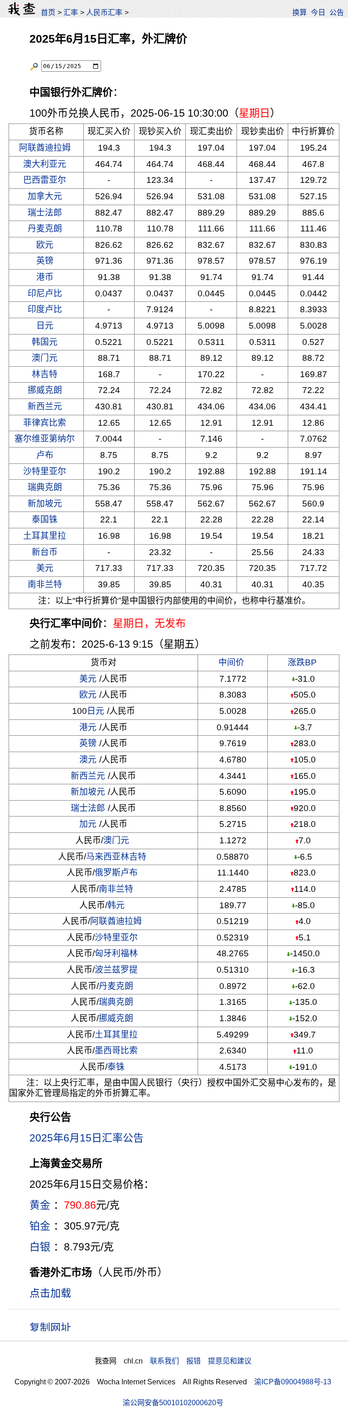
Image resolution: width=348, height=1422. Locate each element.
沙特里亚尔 (44, 471)
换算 (299, 12)
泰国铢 (45, 519)
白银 (39, 1247)
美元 (44, 568)
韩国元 (45, 342)
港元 (88, 727)
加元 (88, 824)
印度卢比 (45, 309)
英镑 (44, 261)
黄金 (39, 1205)
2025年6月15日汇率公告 (86, 1138)
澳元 (88, 759)
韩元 (116, 905)
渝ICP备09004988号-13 (292, 1382)
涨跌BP (302, 662)
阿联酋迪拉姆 (45, 148)
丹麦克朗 (45, 228)
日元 (44, 325)
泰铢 (116, 1067)
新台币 (45, 552)
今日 (318, 12)
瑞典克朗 (45, 487)
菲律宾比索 (44, 423)
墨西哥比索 (116, 1050)
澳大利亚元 (44, 164)
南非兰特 (45, 584)
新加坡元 (45, 503)
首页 (48, 12)
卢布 (44, 455)
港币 (44, 277)
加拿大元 (45, 196)
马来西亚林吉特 (116, 856)
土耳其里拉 (44, 536)
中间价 (231, 662)
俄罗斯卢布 (116, 872)
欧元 (44, 245)
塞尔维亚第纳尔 (44, 438)
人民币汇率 (104, 12)
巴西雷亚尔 (44, 180)
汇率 (70, 12)
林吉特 (45, 374)
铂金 (39, 1226)
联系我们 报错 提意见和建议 (200, 1361)
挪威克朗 (45, 390)
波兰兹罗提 (116, 969)
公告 (336, 12)
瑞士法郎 (45, 212)
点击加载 (50, 1293)
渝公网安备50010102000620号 (173, 1402)
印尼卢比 (45, 293)
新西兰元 (45, 406)
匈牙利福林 (116, 953)
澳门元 (45, 358)
